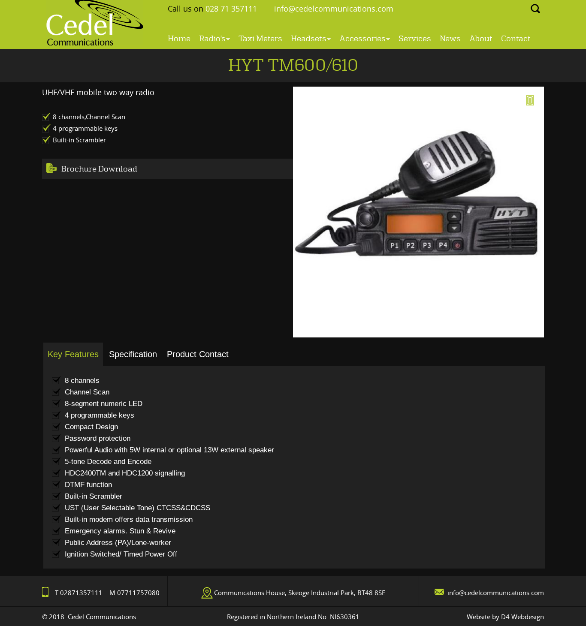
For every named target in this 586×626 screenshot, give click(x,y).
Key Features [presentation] (73, 354)
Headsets (308, 40)
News (450, 39)
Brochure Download (99, 168)
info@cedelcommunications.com (333, 8)
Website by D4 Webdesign (505, 616)
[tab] (73, 355)
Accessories (362, 40)
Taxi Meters (260, 39)
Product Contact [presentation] (198, 354)
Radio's (212, 40)
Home (179, 39)
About (480, 39)
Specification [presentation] (133, 354)
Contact (516, 39)
